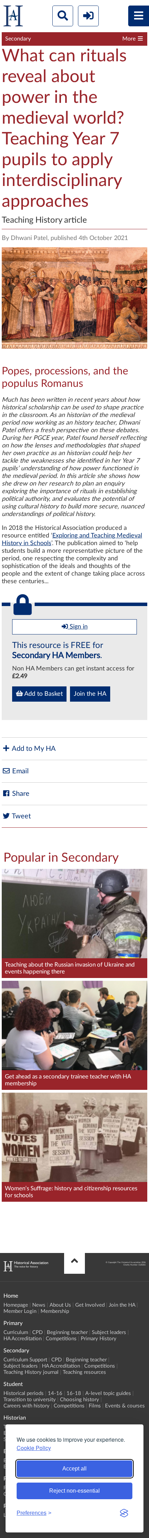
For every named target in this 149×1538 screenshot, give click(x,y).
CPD (37, 1332)
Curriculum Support (25, 1359)
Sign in (78, 627)
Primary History (98, 1338)
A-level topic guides (108, 1393)
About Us (60, 1305)
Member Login (19, 1311)
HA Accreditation (22, 1338)
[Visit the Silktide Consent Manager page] (124, 1513)
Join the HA (90, 694)
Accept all (74, 1469)
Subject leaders (109, 1332)
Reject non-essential (74, 1491)
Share (19, 793)
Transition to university (29, 1399)
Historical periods (23, 1393)
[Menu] (138, 16)
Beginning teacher (67, 1332)
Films (95, 1405)
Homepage (15, 1305)
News (38, 1305)
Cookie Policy (34, 1448)
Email (19, 771)
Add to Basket (43, 694)
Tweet (20, 816)
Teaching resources (84, 1372)
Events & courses (125, 1405)
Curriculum (15, 1332)
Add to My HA (33, 748)
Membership (55, 1311)
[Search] (62, 16)
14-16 (55, 1393)
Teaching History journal (31, 1372)
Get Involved (90, 1305)
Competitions (61, 1338)
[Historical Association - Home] (25, 1269)
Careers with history (26, 1405)
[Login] (88, 16)
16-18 (74, 1393)
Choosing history (79, 1399)
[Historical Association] (13, 17)
